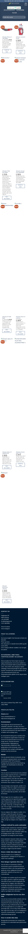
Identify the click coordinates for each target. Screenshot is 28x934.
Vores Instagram (5, 628)
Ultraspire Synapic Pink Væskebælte (20, 171)
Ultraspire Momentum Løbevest (5, 587)
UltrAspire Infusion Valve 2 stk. (20, 453)
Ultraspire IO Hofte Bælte (6, 317)
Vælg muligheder (7, 197)
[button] (2, 4)
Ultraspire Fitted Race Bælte (6, 171)
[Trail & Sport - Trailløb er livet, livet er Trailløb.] (14, 3)
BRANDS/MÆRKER (9, 10)
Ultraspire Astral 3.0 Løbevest (20, 317)
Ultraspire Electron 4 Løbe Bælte (7, 37)
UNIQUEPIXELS (14, 931)
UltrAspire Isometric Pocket (20, 37)
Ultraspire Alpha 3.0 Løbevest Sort (7, 453)
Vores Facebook (5, 626)
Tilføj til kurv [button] (6, 51)
